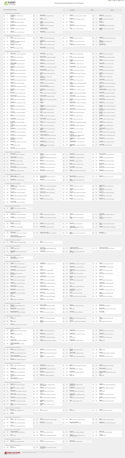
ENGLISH (116, 0)
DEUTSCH (111, 0)
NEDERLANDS (122, 0)
